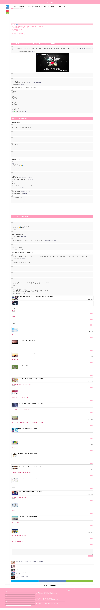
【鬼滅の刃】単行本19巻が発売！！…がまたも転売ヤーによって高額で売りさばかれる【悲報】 (46, 593)
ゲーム (6, 601)
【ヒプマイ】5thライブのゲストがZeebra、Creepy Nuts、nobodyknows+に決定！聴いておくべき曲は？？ (47, 592)
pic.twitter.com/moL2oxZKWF (42, 185)
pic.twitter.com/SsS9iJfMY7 (53, 240)
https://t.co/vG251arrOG (76, 48)
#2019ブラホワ (31, 82)
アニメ (6, 597)
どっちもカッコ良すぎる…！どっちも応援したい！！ (20, 34)
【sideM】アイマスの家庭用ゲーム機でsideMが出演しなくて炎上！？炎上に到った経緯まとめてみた (46, 603)
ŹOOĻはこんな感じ (16, 30)
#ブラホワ (84, 48)
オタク (6, 591)
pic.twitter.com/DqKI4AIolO (37, 199)
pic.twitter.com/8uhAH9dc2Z (20, 154)
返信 (91, 319)
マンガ (6, 599)
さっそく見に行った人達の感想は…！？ (19, 33)
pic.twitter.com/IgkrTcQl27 (28, 177)
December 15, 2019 (21, 84)
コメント (13, 548)
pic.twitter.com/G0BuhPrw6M (37, 127)
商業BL (7, 595)
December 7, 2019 (32, 51)
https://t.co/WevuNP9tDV (37, 82)
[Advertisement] (32, 16)
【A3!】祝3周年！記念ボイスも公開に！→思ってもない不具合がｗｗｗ (43, 598)
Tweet (7, 6)
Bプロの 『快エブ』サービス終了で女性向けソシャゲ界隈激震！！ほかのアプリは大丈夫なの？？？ (46, 599)
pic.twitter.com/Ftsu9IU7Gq (30, 191)
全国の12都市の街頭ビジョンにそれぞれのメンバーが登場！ (21, 27)
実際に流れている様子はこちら (18, 29)
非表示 (16, 24)
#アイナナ (81, 48)
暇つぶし (7, 603)
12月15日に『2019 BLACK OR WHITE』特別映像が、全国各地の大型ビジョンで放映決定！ (28, 26)
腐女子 (6, 593)
